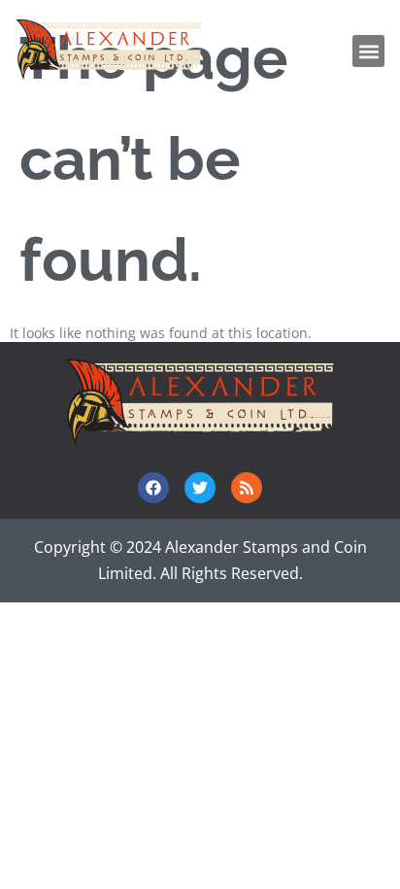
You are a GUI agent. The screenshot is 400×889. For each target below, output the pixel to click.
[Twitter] (200, 487)
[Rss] (246, 487)
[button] (368, 51)
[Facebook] (153, 487)
